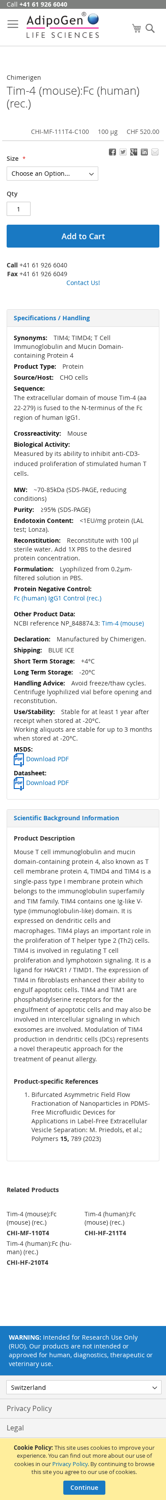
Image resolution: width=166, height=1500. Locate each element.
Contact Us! (83, 282)
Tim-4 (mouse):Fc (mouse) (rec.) (32, 1218)
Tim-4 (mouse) (123, 623)
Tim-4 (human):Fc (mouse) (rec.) (110, 1218)
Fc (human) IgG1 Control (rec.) (57, 598)
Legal (15, 1428)
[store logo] (62, 25)
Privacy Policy (70, 1464)
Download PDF (47, 759)
